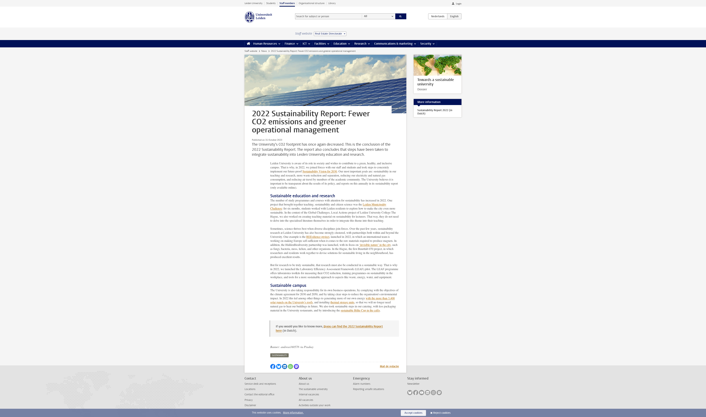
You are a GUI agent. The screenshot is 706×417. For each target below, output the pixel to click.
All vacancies (306, 400)
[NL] (437, 16)
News (264, 51)
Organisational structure (312, 3)
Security (425, 44)
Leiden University (253, 3)
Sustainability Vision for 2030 (319, 171)
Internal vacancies (309, 394)
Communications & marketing (393, 44)
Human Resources (265, 44)
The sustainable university (313, 389)
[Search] (401, 16)
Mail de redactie (389, 366)
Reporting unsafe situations (368, 389)
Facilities (320, 44)
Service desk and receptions (260, 384)
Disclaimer (250, 405)
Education (340, 44)
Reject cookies (441, 413)
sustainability (279, 355)
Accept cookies (413, 413)
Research (360, 44)
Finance (290, 44)
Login (458, 3)
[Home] (248, 43)
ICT (305, 44)
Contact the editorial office (259, 394)
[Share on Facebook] (272, 366)
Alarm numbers (361, 384)
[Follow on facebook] (415, 392)
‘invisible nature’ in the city (375, 245)
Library (332, 3)
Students (271, 3)
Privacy (249, 400)
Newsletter (413, 384)
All (365, 16)
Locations (250, 389)
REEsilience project (317, 237)
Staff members (287, 3)
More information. (293, 412)
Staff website (251, 51)
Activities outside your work (314, 405)
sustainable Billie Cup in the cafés (360, 310)
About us (304, 384)
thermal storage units (342, 302)
